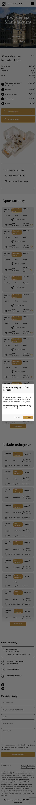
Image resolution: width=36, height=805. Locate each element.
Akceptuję (28, 417)
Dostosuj (17, 417)
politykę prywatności (21, 405)
